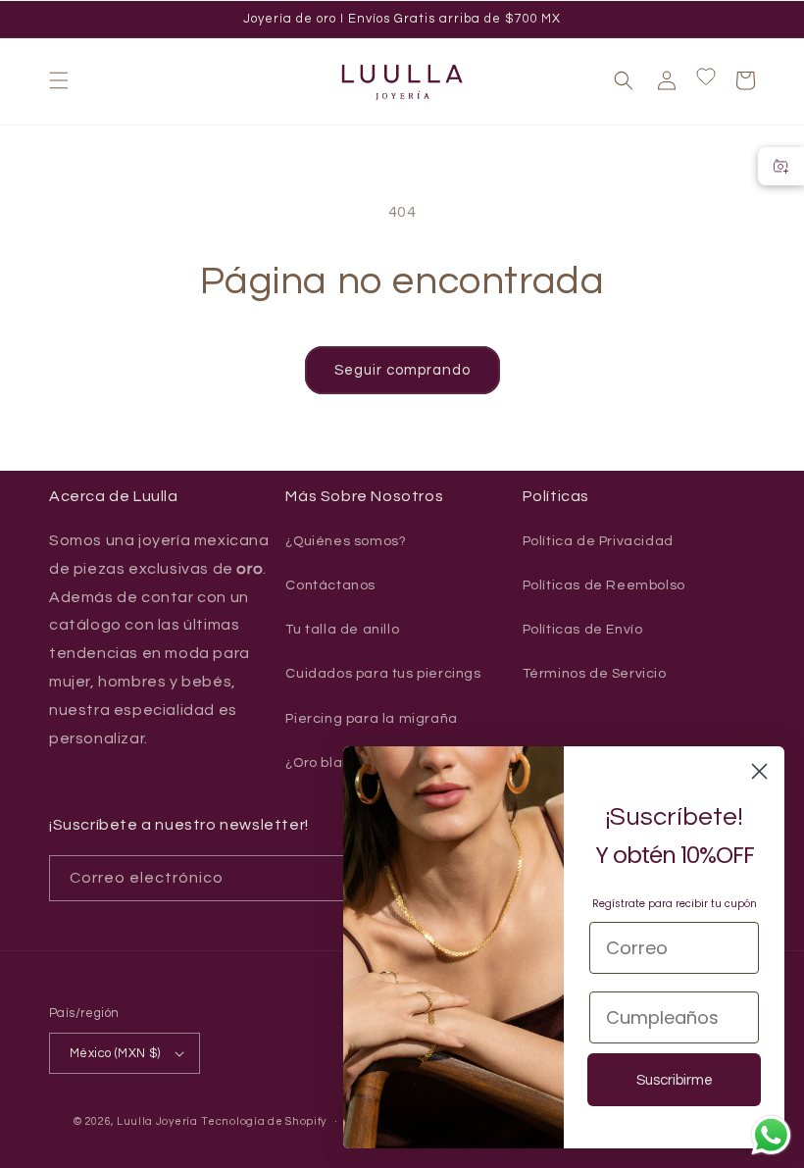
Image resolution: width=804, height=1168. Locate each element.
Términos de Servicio (595, 674)
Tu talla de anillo (342, 629)
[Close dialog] (759, 771)
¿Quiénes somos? (345, 541)
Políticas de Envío (583, 629)
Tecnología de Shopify (264, 1121)
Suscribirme (674, 1080)
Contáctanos (330, 585)
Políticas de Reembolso (604, 585)
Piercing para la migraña (371, 719)
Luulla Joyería (157, 1121)
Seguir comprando (402, 370)
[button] (58, 80)
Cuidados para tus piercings (382, 674)
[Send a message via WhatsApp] (771, 1135)
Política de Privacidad (598, 541)
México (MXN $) (115, 1053)
